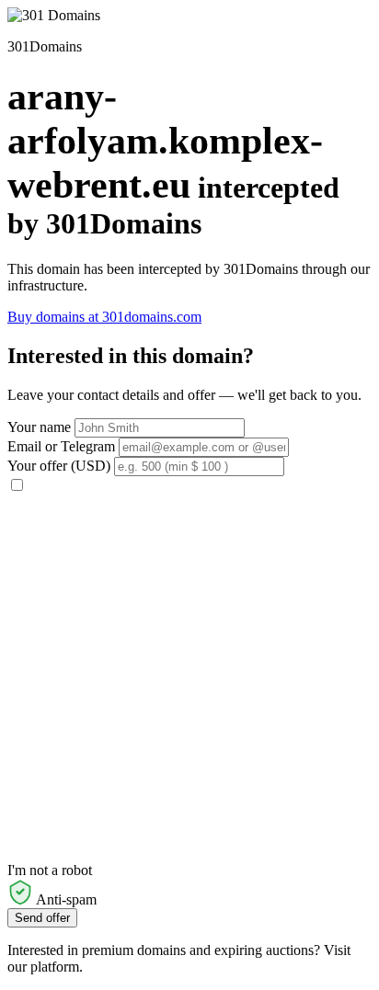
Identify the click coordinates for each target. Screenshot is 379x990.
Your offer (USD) (58, 465)
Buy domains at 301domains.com (104, 316)
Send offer (42, 918)
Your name (39, 427)
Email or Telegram (61, 446)
